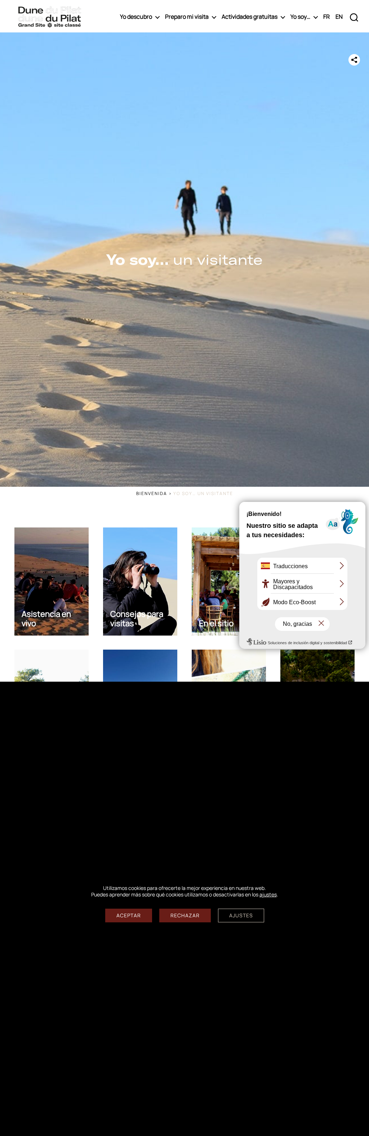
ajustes (268, 894)
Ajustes (241, 915)
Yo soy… (300, 16)
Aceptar (128, 915)
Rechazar (185, 915)
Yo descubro (136, 16)
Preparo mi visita (187, 16)
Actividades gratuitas (249, 16)
